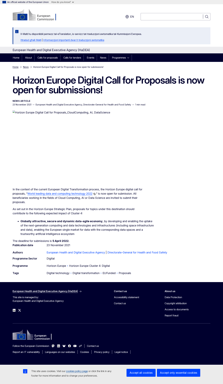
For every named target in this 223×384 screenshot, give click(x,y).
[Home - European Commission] (37, 15)
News (103, 57)
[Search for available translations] (94, 193)
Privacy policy (102, 352)
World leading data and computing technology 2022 (59, 193)
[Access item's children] (129, 57)
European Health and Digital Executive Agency (76, 252)
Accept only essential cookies (178, 372)
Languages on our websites (60, 352)
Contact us (120, 303)
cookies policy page (77, 371)
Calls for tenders (72, 57)
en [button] (132, 16)
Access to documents (177, 309)
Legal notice (121, 352)
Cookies (84, 352)
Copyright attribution (176, 303)
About (28, 57)
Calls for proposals (47, 57)
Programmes (119, 57)
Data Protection (173, 297)
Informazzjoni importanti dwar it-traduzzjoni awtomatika (73, 40)
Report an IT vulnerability (26, 352)
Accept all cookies (141, 372)
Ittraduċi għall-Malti (30, 40)
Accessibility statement (126, 297)
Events (90, 57)
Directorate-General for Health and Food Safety (137, 252)
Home (16, 57)
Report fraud (171, 315)
